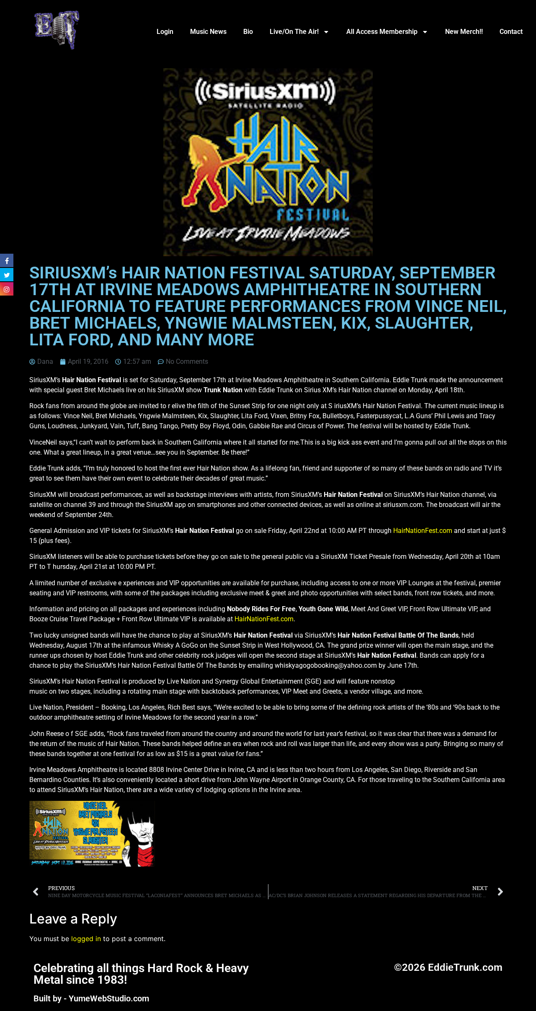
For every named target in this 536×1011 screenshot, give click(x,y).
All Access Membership (381, 32)
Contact (511, 32)
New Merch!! (464, 32)
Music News (208, 32)
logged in (86, 938)
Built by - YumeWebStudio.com (91, 998)
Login (165, 32)
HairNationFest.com (422, 531)
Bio (248, 32)
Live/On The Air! (294, 32)
